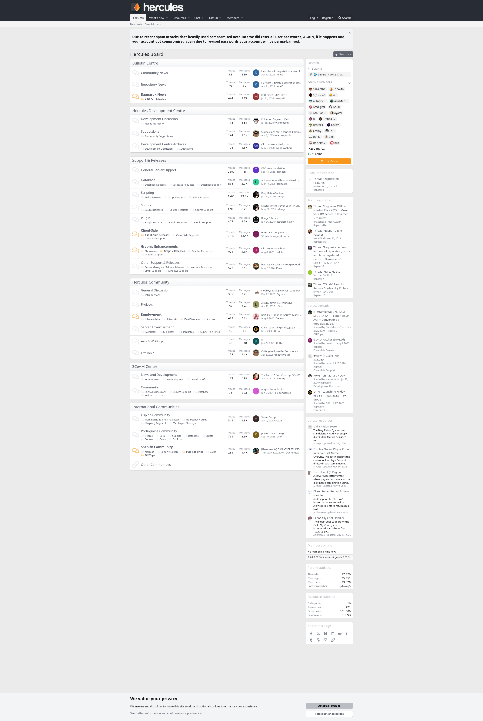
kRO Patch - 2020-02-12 (274, 95)
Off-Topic (150, 455)
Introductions (152, 295)
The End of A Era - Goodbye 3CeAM (280, 375)
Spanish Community (157, 447)
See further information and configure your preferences (166, 713)
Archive (211, 319)
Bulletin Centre (145, 63)
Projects (147, 304)
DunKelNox (292, 452)
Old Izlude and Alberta (273, 248)
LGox (279, 306)
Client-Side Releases (157, 235)
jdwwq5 (345, 586)
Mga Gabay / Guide (196, 419)
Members (233, 18)
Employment (151, 314)
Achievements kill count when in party (282, 180)
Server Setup (268, 417)
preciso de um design (273, 433)
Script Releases (153, 197)
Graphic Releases (174, 251)
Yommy (281, 378)
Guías (213, 452)
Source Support (204, 209)
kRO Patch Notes (155, 99)
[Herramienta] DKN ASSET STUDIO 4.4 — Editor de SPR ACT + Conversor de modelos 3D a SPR (331, 317)
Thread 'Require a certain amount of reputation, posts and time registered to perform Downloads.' (331, 253)
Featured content (321, 173)
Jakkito (280, 252)
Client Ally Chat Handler (328, 518)
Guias (162, 439)
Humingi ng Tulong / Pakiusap (162, 419)
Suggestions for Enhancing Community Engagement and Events (297, 132)
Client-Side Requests (187, 235)
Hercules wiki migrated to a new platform (284, 71)
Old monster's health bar (275, 144)
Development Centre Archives (163, 144)
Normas (149, 452)
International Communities (155, 406)
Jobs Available (152, 319)
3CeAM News (152, 379)
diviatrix (284, 236)
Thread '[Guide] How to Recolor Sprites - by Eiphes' (330, 286)
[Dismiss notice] (349, 33)
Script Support (201, 197)
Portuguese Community (159, 431)
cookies (157, 706)
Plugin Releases (153, 222)
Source (146, 205)
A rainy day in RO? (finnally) (276, 302)
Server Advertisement (157, 327)
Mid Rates (168, 332)
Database (148, 180)
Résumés (172, 319)
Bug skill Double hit (272, 389)
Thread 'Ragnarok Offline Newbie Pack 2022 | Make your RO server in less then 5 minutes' (330, 212)
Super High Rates (210, 332)
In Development (175, 379)
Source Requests (179, 209)
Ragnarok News (153, 94)
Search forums (153, 24)
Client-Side (149, 230)
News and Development (159, 374)
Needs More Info (154, 123)
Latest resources (320, 420)
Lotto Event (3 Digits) (327, 472)
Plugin (145, 218)
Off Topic (147, 353)
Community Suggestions (159, 136)
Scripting (147, 192)
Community (150, 387)
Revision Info (199, 379)
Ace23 (278, 420)
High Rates (187, 332)
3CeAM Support (182, 392)
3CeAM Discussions (155, 392)
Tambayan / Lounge (184, 423)
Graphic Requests (202, 251)
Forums (138, 18)
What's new (156, 18)
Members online (320, 545)
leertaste (282, 183)
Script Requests (177, 197)
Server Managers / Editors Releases (164, 267)
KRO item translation (273, 168)
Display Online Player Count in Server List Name (288, 205)
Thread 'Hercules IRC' (327, 271)
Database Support (211, 184)
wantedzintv (282, 122)
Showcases (151, 251)
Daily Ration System (272, 193)
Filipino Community (155, 415)
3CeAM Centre (144, 366)
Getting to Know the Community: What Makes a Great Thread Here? (299, 351)
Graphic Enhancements (159, 246)
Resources (179, 18)
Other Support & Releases (160, 262)
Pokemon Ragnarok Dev (275, 119)
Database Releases (155, 184)
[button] (167, 17)
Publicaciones (194, 452)
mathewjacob (283, 135)
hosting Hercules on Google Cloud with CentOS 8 (288, 264)
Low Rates (150, 332)
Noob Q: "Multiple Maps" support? (280, 290)
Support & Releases (149, 160)
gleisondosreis (283, 392)
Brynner (281, 294)
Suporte (176, 435)
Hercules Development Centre (158, 110)
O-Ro (277, 331)
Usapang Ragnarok (156, 423)
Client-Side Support (156, 238)
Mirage (280, 196)
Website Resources (201, 267)
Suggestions (150, 131)
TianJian (281, 171)
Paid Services (192, 319)
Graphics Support (155, 254)
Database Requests (183, 184)
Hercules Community (150, 282)
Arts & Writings (152, 341)
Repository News (153, 84)
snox (279, 436)
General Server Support (158, 170)
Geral (162, 435)
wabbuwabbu (284, 148)
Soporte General (170, 452)
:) (262, 339)
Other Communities (156, 464)
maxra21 (280, 98)
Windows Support (178, 270)
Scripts (148, 395)
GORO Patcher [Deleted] (274, 232)
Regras (149, 435)
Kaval (279, 268)
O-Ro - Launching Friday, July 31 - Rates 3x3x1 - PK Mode (292, 327)
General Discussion (155, 290)
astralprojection (285, 221)
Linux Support (153, 270)
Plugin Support (202, 222)
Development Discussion (159, 119)
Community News (154, 73)
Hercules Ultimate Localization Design (282, 83)
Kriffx (279, 343)
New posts (136, 24)
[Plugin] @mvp (269, 218)
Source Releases (154, 209)
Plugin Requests (178, 222)
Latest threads (318, 305)
